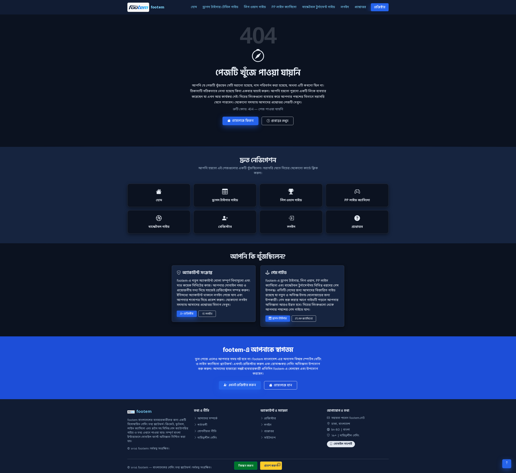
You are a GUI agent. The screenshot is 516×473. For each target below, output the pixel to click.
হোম (194, 7)
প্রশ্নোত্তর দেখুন (279, 121)
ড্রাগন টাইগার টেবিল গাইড (220, 7)
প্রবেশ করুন (271, 465)
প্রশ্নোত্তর (360, 7)
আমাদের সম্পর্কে (207, 418)
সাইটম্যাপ (270, 438)
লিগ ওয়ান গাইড (255, 7)
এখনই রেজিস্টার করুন (242, 385)
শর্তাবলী (202, 425)
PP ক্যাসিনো (306, 318)
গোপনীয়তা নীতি (207, 431)
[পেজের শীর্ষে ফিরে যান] (506, 463)
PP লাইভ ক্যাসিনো (284, 7)
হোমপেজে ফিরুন (243, 120)
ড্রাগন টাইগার (279, 318)
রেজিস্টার (379, 7)
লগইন (345, 7)
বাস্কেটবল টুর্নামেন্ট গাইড (318, 7)
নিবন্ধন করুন (245, 465)
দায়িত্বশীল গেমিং (207, 438)
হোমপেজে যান (283, 385)
